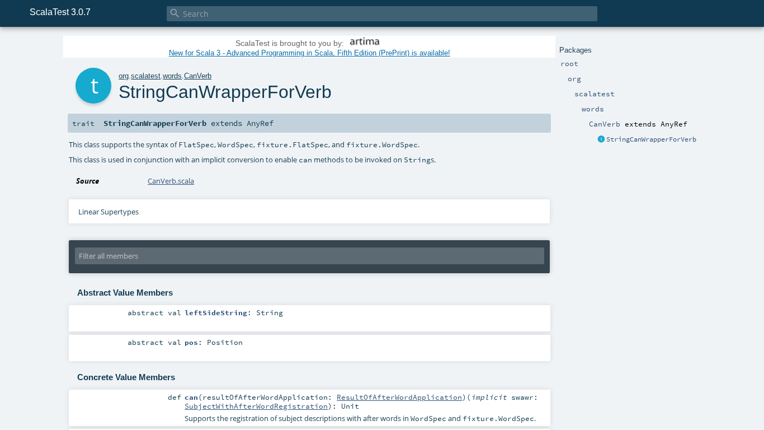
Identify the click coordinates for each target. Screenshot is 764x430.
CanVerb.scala (171, 181)
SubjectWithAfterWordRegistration (256, 405)
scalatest (146, 76)
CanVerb (197, 76)
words (172, 76)
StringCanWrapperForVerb (651, 139)
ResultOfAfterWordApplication (399, 396)
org (124, 76)
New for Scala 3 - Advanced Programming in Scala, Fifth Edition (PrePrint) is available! (309, 53)
